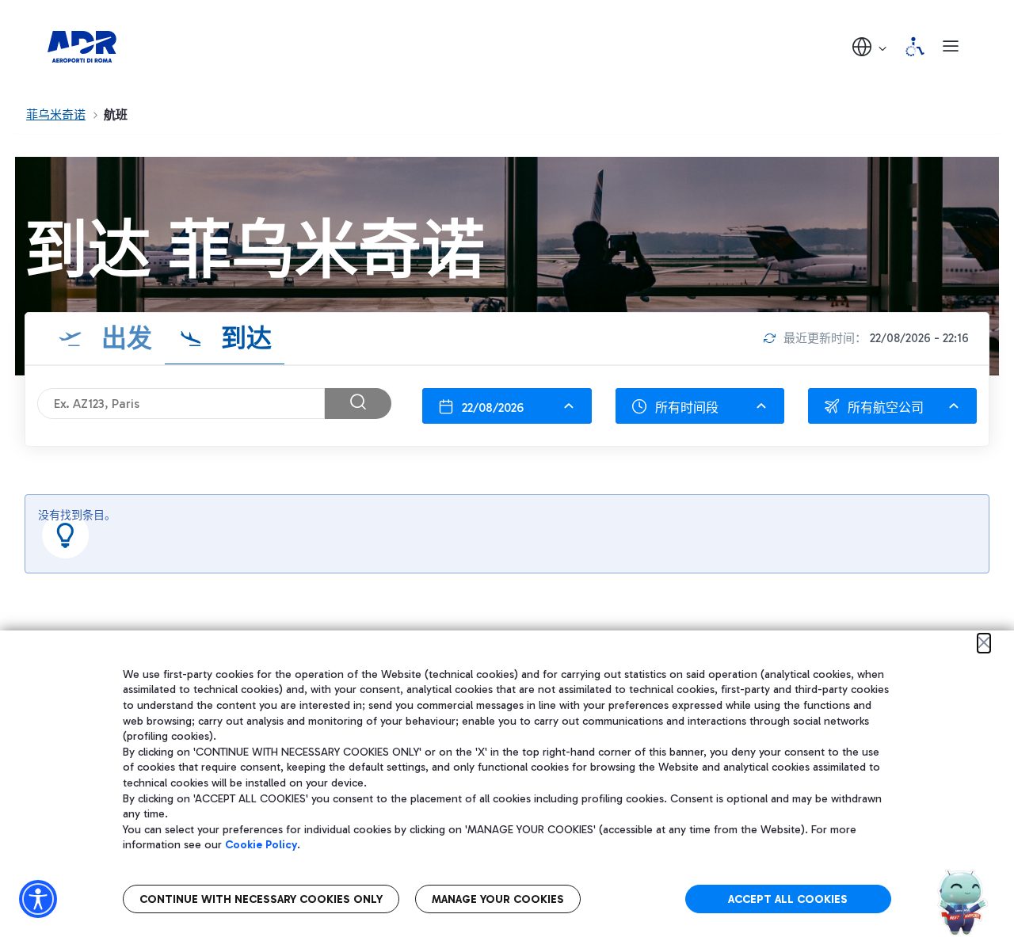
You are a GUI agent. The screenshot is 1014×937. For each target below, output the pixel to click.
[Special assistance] (915, 46)
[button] (870, 46)
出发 (123, 338)
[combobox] (506, 406)
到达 (243, 338)
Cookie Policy (261, 844)
